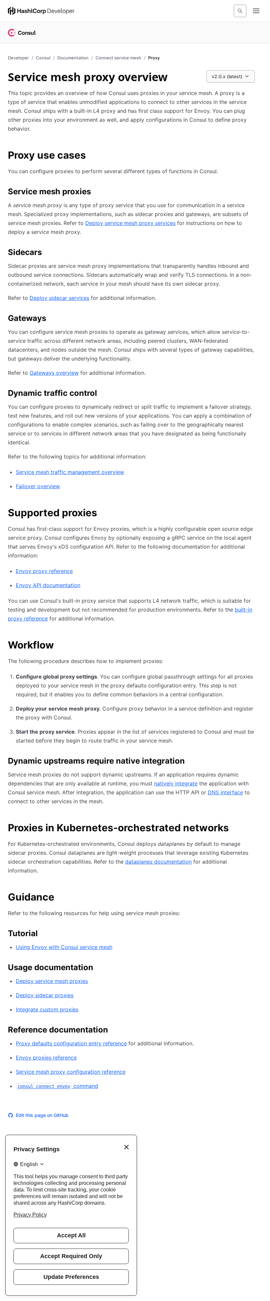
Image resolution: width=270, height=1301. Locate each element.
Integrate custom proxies (47, 1009)
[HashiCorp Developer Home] (41, 11)
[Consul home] (22, 33)
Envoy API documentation (48, 585)
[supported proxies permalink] (104, 514)
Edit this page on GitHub (42, 1115)
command (57, 1086)
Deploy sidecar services (59, 298)
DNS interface (225, 792)
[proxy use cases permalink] (92, 156)
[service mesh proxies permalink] (97, 193)
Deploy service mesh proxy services (130, 223)
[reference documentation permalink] (115, 1031)
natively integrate (176, 783)
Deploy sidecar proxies (44, 995)
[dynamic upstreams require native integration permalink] (191, 762)
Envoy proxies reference (46, 1057)
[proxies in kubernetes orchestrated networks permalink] (235, 829)
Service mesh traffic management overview (70, 472)
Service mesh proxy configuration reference (70, 1071)
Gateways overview (54, 372)
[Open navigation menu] (256, 11)
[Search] (240, 11)
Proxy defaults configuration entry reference (71, 1043)
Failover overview (38, 486)
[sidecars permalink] (48, 253)
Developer (18, 57)
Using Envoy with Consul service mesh (64, 947)
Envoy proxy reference (44, 571)
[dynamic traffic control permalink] (104, 394)
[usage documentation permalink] (100, 968)
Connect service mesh (118, 57)
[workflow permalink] (61, 646)
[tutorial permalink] (44, 934)
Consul (43, 57)
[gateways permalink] (53, 319)
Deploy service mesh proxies (52, 981)
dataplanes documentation (158, 861)
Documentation (73, 57)
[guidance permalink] (61, 898)
